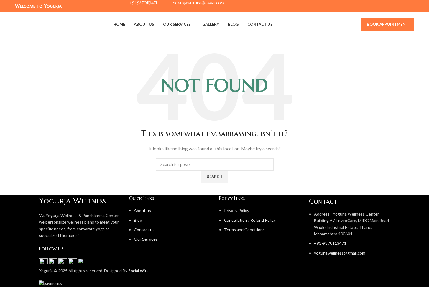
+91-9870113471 (330, 243)
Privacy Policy (236, 210)
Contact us (144, 229)
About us (142, 210)
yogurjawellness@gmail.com (339, 252)
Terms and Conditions (244, 229)
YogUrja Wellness (72, 200)
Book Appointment (387, 24)
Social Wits (138, 270)
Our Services (146, 239)
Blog (138, 220)
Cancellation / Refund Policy (250, 220)
